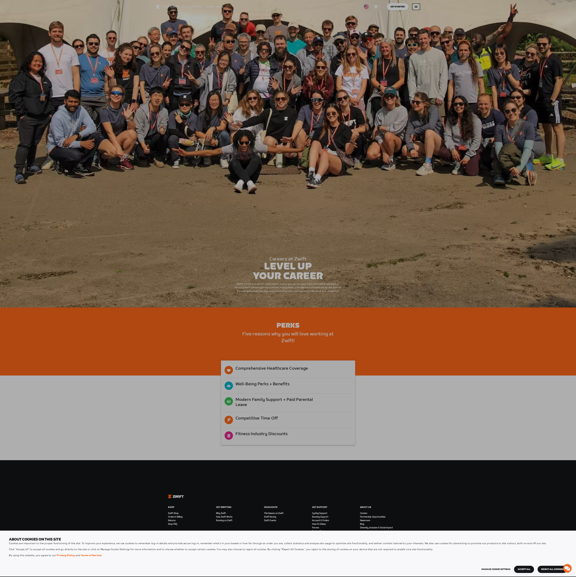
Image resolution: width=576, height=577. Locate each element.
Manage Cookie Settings (496, 569)
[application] (567, 568)
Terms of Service (91, 555)
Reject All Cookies (552, 569)
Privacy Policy (66, 555)
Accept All (524, 569)
